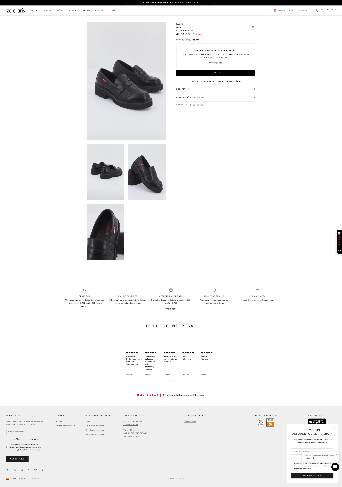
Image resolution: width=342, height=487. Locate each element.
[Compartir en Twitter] (194, 105)
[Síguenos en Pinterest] (28, 469)
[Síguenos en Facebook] (7, 469)
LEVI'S (179, 23)
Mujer (18, 439)
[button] (169, 382)
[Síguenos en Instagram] (21, 469)
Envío (88, 421)
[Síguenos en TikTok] (42, 469)
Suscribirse (17, 459)
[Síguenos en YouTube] (35, 469)
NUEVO (86, 10)
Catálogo (115, 10)
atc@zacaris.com (130, 424)
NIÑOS (60, 10)
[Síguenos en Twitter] (14, 469)
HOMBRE (47, 10)
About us (59, 421)
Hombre (34, 439)
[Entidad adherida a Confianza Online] (265, 422)
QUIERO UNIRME (312, 475)
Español (303, 10)
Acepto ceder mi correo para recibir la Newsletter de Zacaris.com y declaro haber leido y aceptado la (313, 466)
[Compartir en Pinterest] (198, 105)
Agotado (215, 73)
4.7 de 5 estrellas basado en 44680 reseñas (184, 395)
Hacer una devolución (95, 434)
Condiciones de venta (95, 430)
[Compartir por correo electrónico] (202, 105)
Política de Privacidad (65, 426)
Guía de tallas (190, 421)
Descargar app (215, 62)
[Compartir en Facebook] (190, 105)
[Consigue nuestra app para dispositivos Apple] (317, 421)
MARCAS (73, 10)
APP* (196, 3)
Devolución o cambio (95, 426)
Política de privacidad (302, 469)
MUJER (33, 10)
